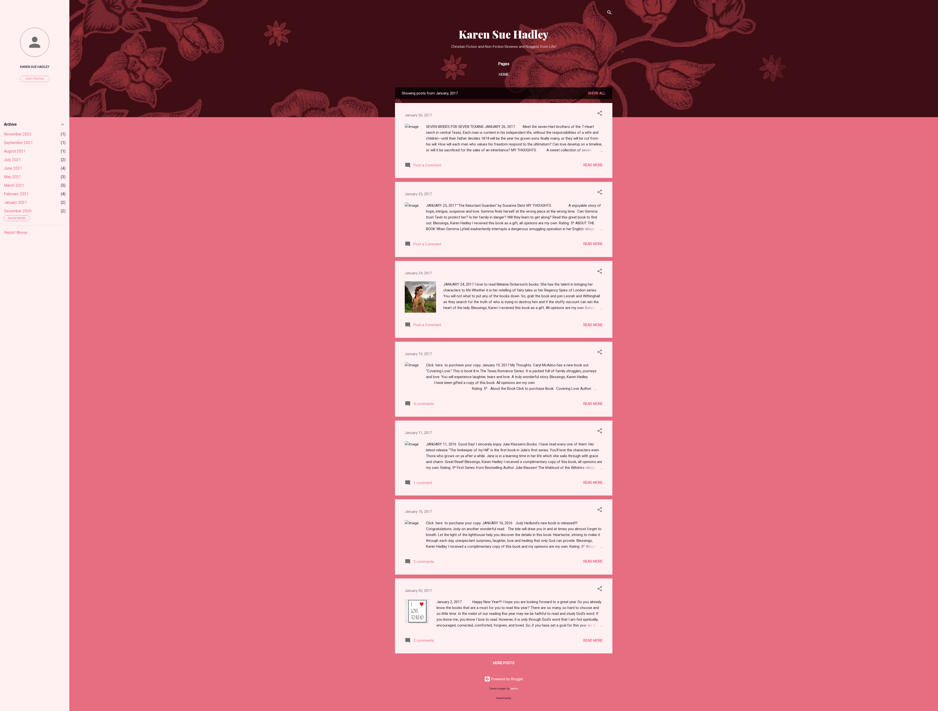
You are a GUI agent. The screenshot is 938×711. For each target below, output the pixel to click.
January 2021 (15, 202)
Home (504, 74)
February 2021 (16, 194)
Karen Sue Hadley (504, 34)
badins (514, 688)
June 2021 (13, 168)
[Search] (609, 13)
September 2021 (18, 142)
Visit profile (34, 79)
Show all (597, 93)
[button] (600, 114)
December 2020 (18, 211)
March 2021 (14, 185)
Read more (593, 165)
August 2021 (15, 151)
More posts (503, 663)
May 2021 (12, 177)
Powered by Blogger (506, 679)
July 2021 (12, 159)
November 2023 (18, 134)
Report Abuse (15, 232)
